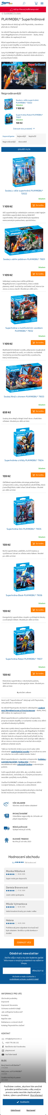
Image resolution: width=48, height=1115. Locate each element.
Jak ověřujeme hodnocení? (12, 1012)
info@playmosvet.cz (13, 1038)
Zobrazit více (24, 942)
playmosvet (10, 1050)
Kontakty (5, 1015)
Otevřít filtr (24, 149)
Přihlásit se (38, 971)
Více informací (36, 1095)
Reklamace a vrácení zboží (12, 1022)
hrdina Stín (23, 762)
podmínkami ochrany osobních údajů (24, 979)
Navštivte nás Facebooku (15, 1046)
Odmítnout (15, 1110)
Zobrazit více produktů (22, 128)
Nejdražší (32, 136)
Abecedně (22, 142)
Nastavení (31, 1110)
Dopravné (5, 1001)
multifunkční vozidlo (20, 751)
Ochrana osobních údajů (10, 1008)
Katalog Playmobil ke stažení (12, 1025)
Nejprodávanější (9, 142)
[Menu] (42, 3)
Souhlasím (24, 1102)
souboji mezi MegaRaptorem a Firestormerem (23, 709)
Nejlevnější (21, 136)
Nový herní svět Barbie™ (11, 1065)
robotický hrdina (24, 764)
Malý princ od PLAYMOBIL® (11, 1071)
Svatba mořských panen (11, 1077)
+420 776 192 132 (12, 1042)
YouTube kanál (11, 1054)
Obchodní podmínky (9, 998)
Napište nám (6, 1018)
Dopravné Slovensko (9, 1005)
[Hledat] (24, 3)
